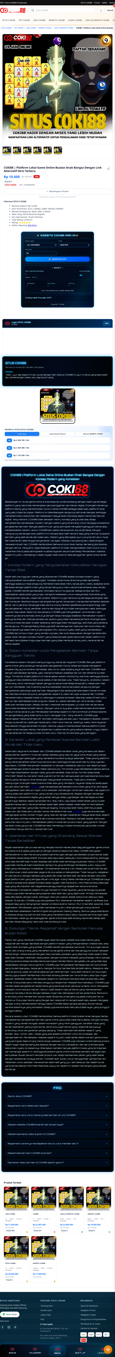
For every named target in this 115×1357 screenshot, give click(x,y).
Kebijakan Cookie (88, 1315)
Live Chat (103, 1353)
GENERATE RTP (57, 259)
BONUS (12, 1353)
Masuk (112, 2)
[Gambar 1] (6, 150)
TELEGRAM (35, 1353)
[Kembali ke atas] (109, 1343)
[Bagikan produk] (108, 169)
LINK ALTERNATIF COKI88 (97, 20)
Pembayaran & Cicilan (90, 1324)
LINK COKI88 (39, 20)
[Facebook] (2, 1327)
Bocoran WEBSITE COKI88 (93, 434)
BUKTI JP (80, 1353)
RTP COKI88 (24, 20)
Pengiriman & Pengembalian (93, 1319)
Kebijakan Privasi (88, 1310)
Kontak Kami (46, 1310)
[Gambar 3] (27, 150)
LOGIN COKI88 (75, 20)
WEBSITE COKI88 (57, 20)
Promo (97, 2)
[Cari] (32, 10)
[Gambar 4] (37, 150)
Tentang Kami (47, 1306)
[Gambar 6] (57, 150)
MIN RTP (28, 249)
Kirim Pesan (11, 1314)
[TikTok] (15, 1327)
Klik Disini (32, 225)
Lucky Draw (22, 434)
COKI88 (34, 786)
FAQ (42, 1319)
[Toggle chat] (108, 1349)
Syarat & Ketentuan (89, 1306)
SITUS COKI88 (86, 2)
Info (106, 323)
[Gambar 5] (47, 150)
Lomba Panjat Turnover (57, 434)
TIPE (60, 241)
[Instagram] (8, 1327)
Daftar (104, 2)
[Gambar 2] (17, 150)
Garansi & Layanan (89, 1328)
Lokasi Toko (46, 1315)
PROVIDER (29, 241)
